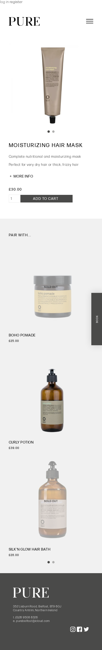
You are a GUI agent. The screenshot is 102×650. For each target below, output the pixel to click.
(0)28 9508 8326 (26, 617)
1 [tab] (48, 131)
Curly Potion (21, 442)
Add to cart (46, 199)
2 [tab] (53, 131)
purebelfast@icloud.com (33, 621)
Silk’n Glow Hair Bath (30, 549)
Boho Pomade (22, 335)
